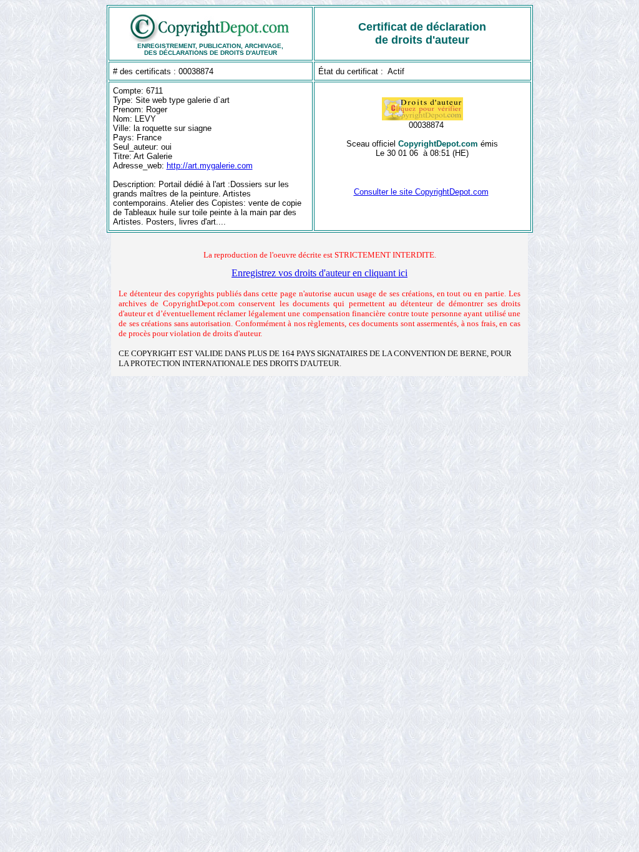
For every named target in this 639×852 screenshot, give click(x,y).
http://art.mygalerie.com (210, 165)
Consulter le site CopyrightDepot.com (421, 191)
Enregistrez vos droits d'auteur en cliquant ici (319, 273)
